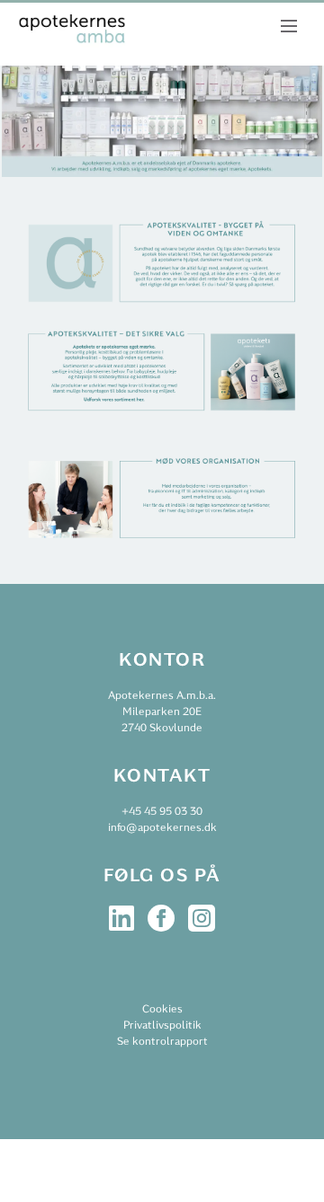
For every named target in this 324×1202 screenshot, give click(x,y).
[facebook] (162, 917)
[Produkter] (162, 417)
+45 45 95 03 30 (162, 811)
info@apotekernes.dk (162, 827)
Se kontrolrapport (162, 1041)
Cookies (162, 1009)
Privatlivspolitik (162, 1025)
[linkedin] (123, 917)
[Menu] (289, 25)
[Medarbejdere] (162, 544)
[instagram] (201, 917)
